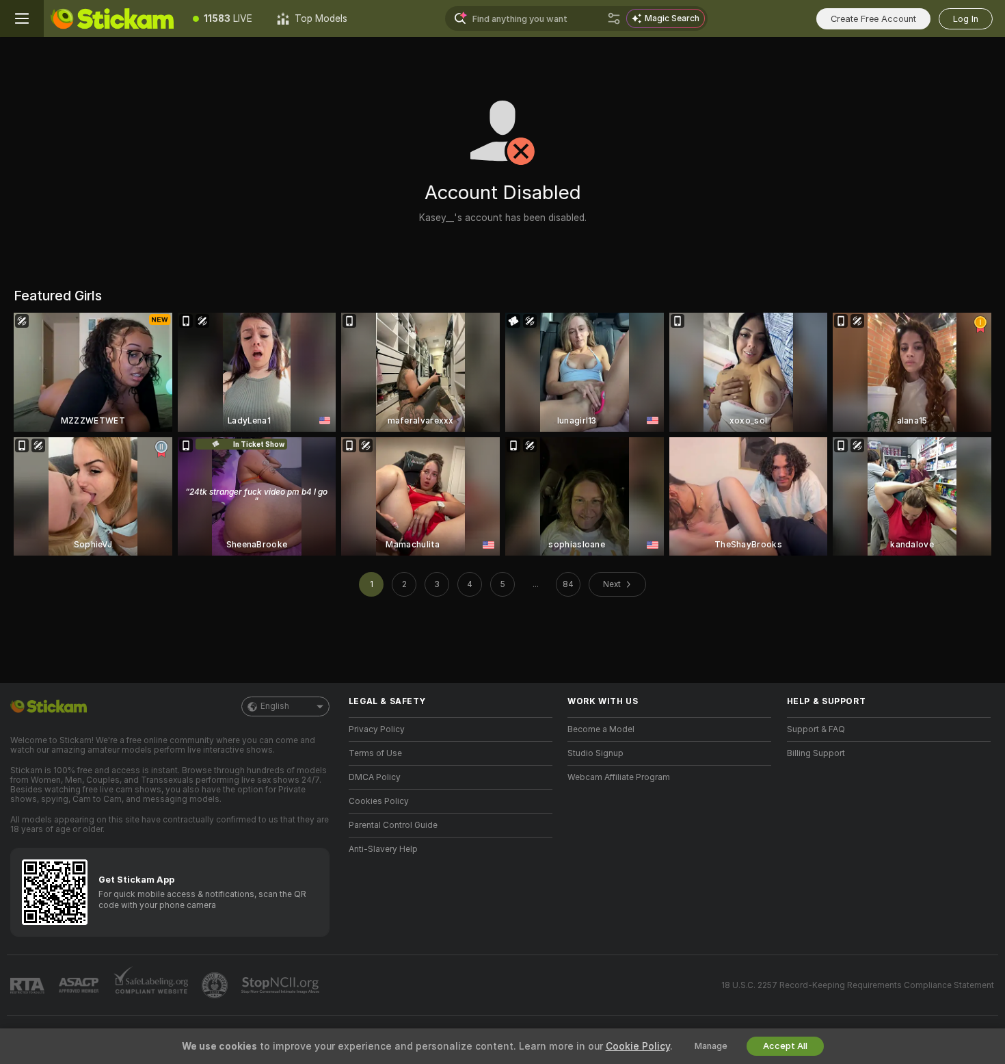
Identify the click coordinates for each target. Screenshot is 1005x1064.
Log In (965, 19)
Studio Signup (595, 753)
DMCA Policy (375, 777)
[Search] (614, 18)
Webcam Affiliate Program (618, 777)
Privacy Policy (377, 729)
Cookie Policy (638, 1046)
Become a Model (600, 729)
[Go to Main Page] (112, 18)
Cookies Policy (379, 801)
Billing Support (816, 753)
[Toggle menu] (22, 18)
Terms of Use (375, 753)
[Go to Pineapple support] (216, 985)
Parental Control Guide (393, 825)
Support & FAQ (816, 729)
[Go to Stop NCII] (281, 985)
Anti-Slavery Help (383, 849)
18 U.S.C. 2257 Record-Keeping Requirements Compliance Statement (857, 985)
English (274, 706)
